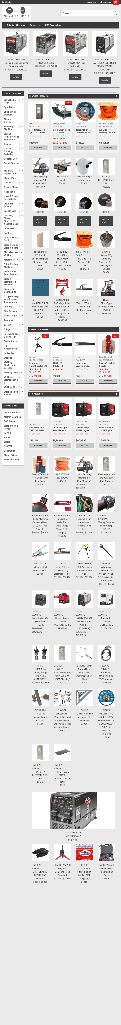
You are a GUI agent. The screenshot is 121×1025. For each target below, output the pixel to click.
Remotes (8, 320)
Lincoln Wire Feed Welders (11, 273)
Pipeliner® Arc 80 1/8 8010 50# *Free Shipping (106, 477)
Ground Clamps (11, 187)
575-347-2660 (91, 2)
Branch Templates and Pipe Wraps (11, 137)
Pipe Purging (10, 311)
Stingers (8, 329)
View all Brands (11, 459)
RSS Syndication (53, 25)
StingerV (56, 357)
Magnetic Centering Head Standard (62, 872)
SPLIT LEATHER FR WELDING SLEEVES (40, 875)
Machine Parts (11, 259)
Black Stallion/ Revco (11, 427)
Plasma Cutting (8, 120)
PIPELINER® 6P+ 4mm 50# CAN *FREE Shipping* (62, 676)
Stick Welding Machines (11, 265)
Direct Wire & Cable (106, 124)
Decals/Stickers (11, 165)
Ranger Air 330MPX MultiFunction (106, 621)
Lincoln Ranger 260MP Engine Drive (83, 430)
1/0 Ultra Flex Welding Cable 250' (84, 262)
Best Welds (9, 450)
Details (16, 77)
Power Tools (10, 315)
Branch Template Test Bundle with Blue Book (40, 477)
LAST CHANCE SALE (11, 239)
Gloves (7, 182)
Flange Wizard (11, 455)
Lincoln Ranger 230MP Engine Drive (106, 430)
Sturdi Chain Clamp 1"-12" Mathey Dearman (61, 133)
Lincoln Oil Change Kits (10, 290)
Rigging (8, 306)
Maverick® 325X (46, 63)
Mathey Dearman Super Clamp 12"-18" (106, 525)
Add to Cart (38, 147)
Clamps (7, 144)
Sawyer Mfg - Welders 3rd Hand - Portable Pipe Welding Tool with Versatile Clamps (62, 720)
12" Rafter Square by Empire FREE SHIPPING (84, 717)
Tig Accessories (10, 347)
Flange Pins (10, 178)
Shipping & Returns (16, 25)
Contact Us (35, 25)
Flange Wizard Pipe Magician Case (106, 872)
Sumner (32, 357)
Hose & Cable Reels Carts (11, 197)
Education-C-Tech (10, 101)
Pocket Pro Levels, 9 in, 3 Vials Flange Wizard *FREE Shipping (62, 526)
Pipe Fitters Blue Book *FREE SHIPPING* (40, 310)
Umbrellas (9, 353)
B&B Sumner (10, 421)
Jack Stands (10, 211)
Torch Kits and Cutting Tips (11, 335)
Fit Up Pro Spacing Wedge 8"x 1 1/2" (40, 717)
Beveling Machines (9, 128)
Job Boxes (9, 228)
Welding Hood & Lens (11, 393)
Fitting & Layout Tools (10, 172)
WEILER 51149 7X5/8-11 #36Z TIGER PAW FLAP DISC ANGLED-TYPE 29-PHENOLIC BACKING (106, 723)
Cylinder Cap (10, 158)
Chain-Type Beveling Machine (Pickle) (106, 306)
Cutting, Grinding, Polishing (8, 151)
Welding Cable (11, 372)
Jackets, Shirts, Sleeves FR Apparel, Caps (11, 219)
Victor (7, 442)
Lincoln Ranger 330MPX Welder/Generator (62, 621)
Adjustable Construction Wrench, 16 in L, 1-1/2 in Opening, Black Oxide (106, 574)
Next (117, 96)
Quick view (61, 352)
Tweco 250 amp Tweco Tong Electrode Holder (84, 306)
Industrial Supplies (8, 205)
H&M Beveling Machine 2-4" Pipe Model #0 (40, 180)
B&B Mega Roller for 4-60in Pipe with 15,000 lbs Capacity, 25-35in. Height (62, 310)
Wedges (8, 357)
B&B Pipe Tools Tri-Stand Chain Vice (84, 570)
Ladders (8, 233)
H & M (7, 437)
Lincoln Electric (12, 412)
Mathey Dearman (12, 417)
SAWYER (8, 446)
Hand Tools (9, 191)
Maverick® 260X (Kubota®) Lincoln (40, 621)
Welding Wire (10, 387)
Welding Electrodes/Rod (11, 380)
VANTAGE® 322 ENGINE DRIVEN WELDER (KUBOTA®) (104, 66)
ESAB (31, 124)
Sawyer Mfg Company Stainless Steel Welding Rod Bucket (106, 262)
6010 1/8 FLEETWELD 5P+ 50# (106, 180)
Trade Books (10, 341)
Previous (114, 96)
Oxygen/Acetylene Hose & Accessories (11, 299)
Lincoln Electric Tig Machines (10, 282)
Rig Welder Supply (105, 357)
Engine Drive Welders (10, 113)
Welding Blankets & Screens (9, 365)
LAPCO (7, 433)
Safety (7, 324)
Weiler (78, 124)
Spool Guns (9, 107)
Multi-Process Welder (11, 254)
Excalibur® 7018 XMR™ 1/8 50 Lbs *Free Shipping (36, 430)
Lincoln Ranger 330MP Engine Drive (60, 430)
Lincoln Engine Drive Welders (11, 246)
